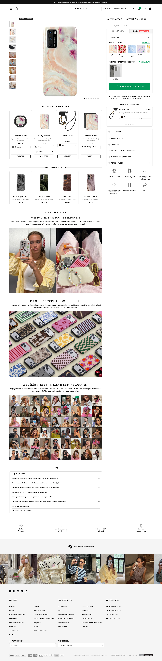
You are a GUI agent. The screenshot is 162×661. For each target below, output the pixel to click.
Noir (67, 139)
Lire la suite (145, 62)
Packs (140, 31)
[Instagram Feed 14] (51, 569)
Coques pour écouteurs (17, 614)
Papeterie (12, 627)
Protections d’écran (40, 631)
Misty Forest (44, 196)
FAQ (59, 610)
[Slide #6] (95, 98)
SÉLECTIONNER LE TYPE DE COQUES (122, 62)
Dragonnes (37, 622)
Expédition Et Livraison (66, 618)
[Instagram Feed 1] (81, 569)
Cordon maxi (67, 136)
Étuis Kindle (13, 618)
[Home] (81, 9)
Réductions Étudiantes (66, 614)
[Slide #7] (97, 98)
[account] (145, 8)
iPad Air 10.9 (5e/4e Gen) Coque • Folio (91, 139)
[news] (139, 8)
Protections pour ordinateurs (44, 618)
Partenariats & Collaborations (92, 622)
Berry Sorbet (21, 136)
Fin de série (13, 635)
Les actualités (87, 618)
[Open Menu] (11, 8)
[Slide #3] (130, 124)
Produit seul (118, 31)
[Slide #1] (86, 98)
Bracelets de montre (16, 622)
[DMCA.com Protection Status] (146, 655)
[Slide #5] (93, 98)
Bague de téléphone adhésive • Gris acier (21, 139)
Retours (85, 627)
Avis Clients (86, 610)
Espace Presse (87, 614)
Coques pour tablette (41, 614)
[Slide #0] (84, 98)
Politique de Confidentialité (99, 655)
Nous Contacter (87, 606)
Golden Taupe (90, 196)
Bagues (11, 610)
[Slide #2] (88, 98)
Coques (12, 606)
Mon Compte (62, 606)
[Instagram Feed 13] (22, 569)
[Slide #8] (98, 98)
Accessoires (13, 631)
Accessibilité (62, 627)
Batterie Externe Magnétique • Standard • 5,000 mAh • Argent (44, 140)
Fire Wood (67, 196)
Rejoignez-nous (63, 622)
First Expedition (20, 196)
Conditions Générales (81, 655)
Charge (36, 606)
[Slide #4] (91, 98)
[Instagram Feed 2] (110, 569)
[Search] (17, 8)
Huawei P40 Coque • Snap (20, 199)
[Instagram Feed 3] (139, 569)
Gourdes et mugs (39, 610)
